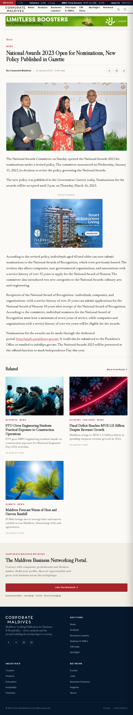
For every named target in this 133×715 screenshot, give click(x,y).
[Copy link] (124, 71)
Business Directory (80, 681)
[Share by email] (116, 71)
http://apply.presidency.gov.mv (37, 339)
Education (11, 681)
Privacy (106, 708)
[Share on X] (109, 71)
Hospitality (11, 687)
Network (108, 7)
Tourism (10, 670)
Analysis (42, 7)
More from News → (117, 369)
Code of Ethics (120, 708)
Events (73, 670)
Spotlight (94, 7)
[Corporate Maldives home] (15, 9)
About (73, 693)
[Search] (124, 9)
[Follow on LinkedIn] (31, 642)
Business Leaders (56, 9)
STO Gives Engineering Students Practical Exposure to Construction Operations (30, 429)
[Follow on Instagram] (24, 642)
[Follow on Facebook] (8, 642)
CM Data (82, 9)
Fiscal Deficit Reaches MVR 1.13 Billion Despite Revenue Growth (96, 427)
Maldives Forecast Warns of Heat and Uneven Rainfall (31, 512)
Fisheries (10, 693)
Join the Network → (66, 587)
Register (74, 687)
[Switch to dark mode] (118, 9)
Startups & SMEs (70, 9)
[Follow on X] (16, 642)
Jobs (72, 676)
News (31, 7)
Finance (10, 676)
